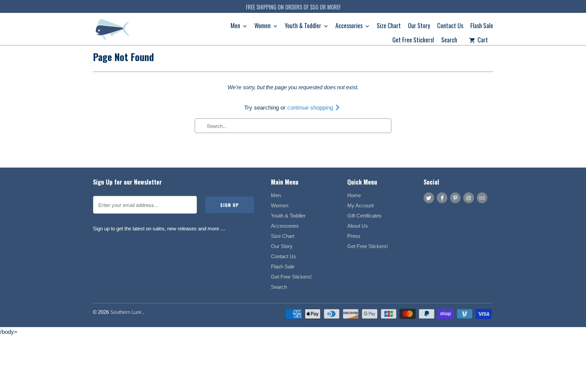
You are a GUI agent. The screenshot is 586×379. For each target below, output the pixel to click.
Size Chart (389, 26)
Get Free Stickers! (413, 40)
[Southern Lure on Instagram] (468, 197)
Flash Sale (481, 26)
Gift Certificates (364, 216)
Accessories (349, 26)
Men (236, 26)
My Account (360, 205)
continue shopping (311, 108)
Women (263, 26)
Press (353, 236)
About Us (357, 226)
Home (354, 195)
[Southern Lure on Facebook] (442, 197)
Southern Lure (126, 312)
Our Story (419, 26)
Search (449, 40)
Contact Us (450, 26)
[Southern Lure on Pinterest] (455, 197)
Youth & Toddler (304, 26)
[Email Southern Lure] (482, 197)
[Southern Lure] (113, 31)
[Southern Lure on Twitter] (429, 197)
